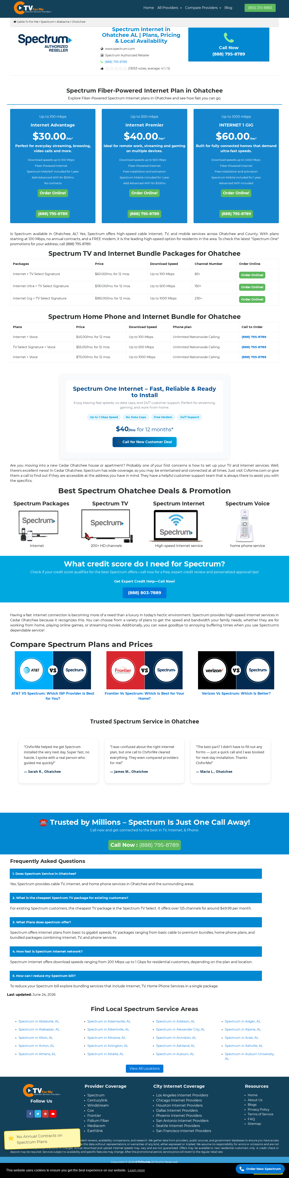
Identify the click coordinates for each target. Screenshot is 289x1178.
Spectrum (47, 21)
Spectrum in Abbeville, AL (39, 1025)
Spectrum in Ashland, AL (175, 1049)
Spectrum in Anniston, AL (176, 1041)
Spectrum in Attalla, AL (105, 1057)
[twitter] (37, 1117)
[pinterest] (45, 1117)
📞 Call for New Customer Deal (144, 442)
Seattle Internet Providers (178, 1129)
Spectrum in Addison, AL (175, 1025)
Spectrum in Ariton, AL (36, 1049)
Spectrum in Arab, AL (242, 1041)
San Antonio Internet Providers (182, 1124)
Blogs (252, 1108)
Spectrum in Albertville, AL (108, 1033)
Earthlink (95, 1134)
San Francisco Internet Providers (183, 1134)
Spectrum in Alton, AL (36, 1041)
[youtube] (53, 1117)
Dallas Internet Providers (177, 1114)
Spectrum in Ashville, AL (244, 1049)
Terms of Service (260, 1117)
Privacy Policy (258, 1113)
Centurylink (97, 1104)
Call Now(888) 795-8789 (228, 51)
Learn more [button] (136, 1170)
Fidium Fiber (98, 1124)
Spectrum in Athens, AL (37, 1057)
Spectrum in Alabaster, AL (39, 1033)
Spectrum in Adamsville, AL (109, 1025)
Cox (90, 1114)
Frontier (94, 1119)
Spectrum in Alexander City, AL (180, 1033)
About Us (255, 1103)
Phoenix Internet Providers (179, 1119)
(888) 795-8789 (115, 62)
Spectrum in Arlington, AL (107, 1049)
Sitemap (254, 1127)
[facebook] (30, 1117)
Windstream (98, 1109)
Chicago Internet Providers (179, 1104)
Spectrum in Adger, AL (243, 1025)
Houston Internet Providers (179, 1109)
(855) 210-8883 (260, 8)
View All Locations (144, 1072)
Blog (228, 8)
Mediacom (96, 1129)
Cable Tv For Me (27, 21)
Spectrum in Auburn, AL (175, 1057)
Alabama (63, 21)
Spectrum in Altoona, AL (106, 1041)
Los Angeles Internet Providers (182, 1099)
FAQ (251, 1122)
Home (148, 8)
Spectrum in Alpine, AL (243, 1033)
